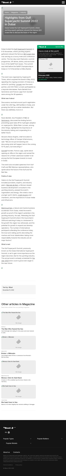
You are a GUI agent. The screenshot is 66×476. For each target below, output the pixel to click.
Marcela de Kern (12, 185)
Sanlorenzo (5, 120)
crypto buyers (23, 195)
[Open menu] (63, 2)
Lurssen (19, 84)
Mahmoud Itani (6, 208)
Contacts (16, 452)
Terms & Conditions (8, 464)
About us (6, 452)
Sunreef (4, 151)
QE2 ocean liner (29, 54)
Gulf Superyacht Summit (23, 49)
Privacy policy (18, 464)
